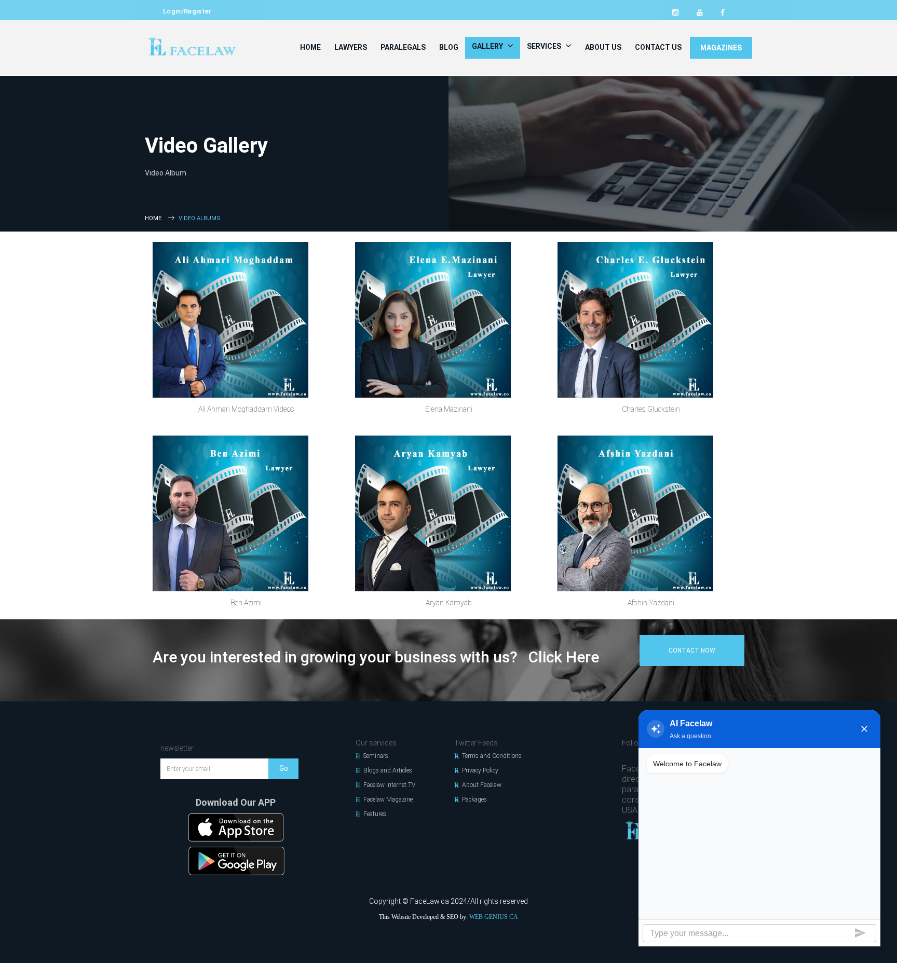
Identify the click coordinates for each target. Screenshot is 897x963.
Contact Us (658, 47)
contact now (692, 650)
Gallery (488, 46)
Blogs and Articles (387, 770)
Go (283, 768)
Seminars (375, 755)
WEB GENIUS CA (493, 916)
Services (545, 46)
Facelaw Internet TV (389, 785)
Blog (448, 47)
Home (310, 47)
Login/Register (187, 11)
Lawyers (350, 47)
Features (374, 814)
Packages (474, 799)
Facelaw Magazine (388, 799)
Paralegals (403, 47)
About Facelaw (481, 785)
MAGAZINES (721, 48)
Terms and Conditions (492, 755)
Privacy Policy (480, 770)
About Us (603, 47)
